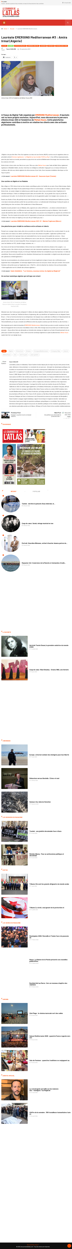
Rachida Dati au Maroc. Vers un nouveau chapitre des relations (48, 984)
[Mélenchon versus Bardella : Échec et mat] (14, 778)
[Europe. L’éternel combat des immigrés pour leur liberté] (14, 754)
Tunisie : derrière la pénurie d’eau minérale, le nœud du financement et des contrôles (22, 3)
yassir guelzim (34, 354)
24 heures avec (33, 981)
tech (15, 354)
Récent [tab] (14, 491)
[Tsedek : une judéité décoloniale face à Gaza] (14, 831)
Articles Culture (34, 643)
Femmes (31, 852)
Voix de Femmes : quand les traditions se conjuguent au (49, 1060)
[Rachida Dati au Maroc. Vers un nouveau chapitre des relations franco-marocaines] (14, 984)
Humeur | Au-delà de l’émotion (40, 802)
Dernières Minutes (33, 45)
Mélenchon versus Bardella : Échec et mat (44, 778)
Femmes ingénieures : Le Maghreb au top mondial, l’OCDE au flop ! (31, 157)
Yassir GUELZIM (11, 49)
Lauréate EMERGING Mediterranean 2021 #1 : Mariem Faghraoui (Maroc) (36, 221)
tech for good (23, 354)
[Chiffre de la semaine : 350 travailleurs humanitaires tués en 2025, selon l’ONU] (14, 1113)
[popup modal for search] (68, 23)
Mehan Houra (40, 120)
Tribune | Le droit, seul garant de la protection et (46, 908)
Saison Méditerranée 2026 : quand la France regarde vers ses (49, 1037)
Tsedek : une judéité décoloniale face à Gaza (45, 831)
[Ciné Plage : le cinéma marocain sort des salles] (14, 1013)
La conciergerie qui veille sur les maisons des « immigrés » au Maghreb (43, 1089)
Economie (43, 45)
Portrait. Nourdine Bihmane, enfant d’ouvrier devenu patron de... (45, 543)
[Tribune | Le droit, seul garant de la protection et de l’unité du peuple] (14, 907)
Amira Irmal (19, 351)
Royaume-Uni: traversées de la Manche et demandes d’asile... (44, 563)
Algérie (11, 45)
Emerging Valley (55, 351)
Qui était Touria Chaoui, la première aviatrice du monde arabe (48, 646)
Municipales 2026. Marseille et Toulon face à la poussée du (49, 937)
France (31, 829)
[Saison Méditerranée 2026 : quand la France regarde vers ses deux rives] (14, 1037)
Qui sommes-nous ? (33, 1245)
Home (5, 28)
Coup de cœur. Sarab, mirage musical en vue (37, 523)
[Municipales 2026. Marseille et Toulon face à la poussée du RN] (14, 937)
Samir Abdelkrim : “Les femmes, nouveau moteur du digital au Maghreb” (35, 271)
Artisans (28, 351)
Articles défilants (20, 45)
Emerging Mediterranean (41, 351)
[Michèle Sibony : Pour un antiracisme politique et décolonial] (14, 854)
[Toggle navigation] (4, 23)
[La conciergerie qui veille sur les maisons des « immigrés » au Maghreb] (14, 1089)
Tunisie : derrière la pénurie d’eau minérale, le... (38, 504)
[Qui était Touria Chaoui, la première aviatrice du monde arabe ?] (14, 646)
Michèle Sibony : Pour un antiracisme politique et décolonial (46, 855)
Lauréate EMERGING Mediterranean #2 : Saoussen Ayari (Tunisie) (33, 176)
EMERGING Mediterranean (47, 115)
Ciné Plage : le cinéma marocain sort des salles (46, 1013)
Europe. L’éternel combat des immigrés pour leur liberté (49, 755)
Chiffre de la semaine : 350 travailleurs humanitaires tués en (50, 1113)
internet (66, 351)
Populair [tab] (36, 491)
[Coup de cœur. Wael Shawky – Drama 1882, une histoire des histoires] (14, 669)
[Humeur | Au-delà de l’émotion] (14, 802)
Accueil (12, 28)
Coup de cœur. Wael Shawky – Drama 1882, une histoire (49, 670)
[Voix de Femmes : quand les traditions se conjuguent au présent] (14, 1060)
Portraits (51, 45)
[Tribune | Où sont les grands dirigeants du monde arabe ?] (14, 884)
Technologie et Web (61, 45)
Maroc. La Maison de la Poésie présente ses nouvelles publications (48, 960)
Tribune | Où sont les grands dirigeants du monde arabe (49, 884)
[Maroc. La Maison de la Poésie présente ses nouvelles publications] (14, 960)
